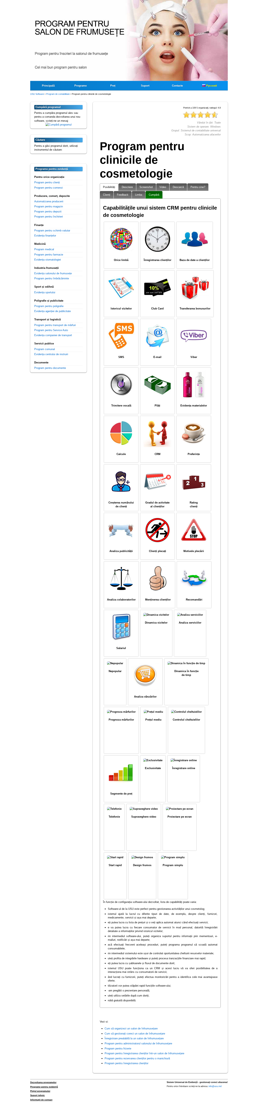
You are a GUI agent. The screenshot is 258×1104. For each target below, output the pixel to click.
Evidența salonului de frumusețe (53, 273)
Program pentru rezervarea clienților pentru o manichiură (137, 1058)
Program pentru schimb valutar (52, 230)
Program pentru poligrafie (48, 306)
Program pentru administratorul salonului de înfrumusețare (138, 1043)
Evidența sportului (44, 292)
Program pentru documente (50, 367)
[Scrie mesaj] (59, 124)
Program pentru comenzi (48, 187)
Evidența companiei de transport (53, 335)
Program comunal (44, 349)
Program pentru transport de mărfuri (55, 325)
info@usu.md (215, 1086)
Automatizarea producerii (48, 201)
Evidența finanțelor (45, 235)
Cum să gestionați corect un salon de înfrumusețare (135, 1033)
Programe (80, 85)
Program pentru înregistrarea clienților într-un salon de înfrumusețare (144, 1053)
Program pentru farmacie (48, 254)
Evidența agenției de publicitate (52, 311)
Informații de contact (41, 1100)
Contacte (177, 85)
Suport (145, 85)
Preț (112, 85)
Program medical (44, 249)
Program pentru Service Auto (51, 330)
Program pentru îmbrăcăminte (51, 278)
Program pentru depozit (47, 211)
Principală (48, 85)
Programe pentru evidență (44, 1087)
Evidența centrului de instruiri (51, 354)
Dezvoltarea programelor (43, 1082)
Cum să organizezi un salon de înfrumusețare (131, 1028)
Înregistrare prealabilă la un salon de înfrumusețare (134, 1038)
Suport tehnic (37, 1095)
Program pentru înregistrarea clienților (126, 1063)
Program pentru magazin (48, 206)
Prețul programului (40, 1091)
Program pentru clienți (47, 182)
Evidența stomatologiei (47, 259)
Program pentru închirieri (48, 216)
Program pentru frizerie (118, 1048)
